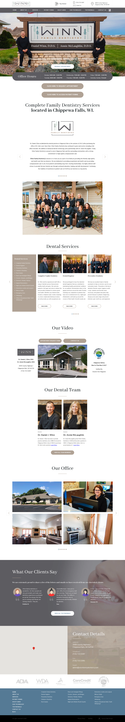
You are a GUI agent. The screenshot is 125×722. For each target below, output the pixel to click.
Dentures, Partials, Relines (23, 280)
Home (14, 10)
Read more (44, 306)
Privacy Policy (81, 718)
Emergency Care (20, 293)
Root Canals (19, 273)
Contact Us (102, 10)
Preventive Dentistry (21, 268)
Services (35, 10)
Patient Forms (49, 10)
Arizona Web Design (107, 718)
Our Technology (75, 10)
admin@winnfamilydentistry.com (85, 667)
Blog (14, 712)
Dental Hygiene (20, 265)
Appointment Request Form (50, 341)
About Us (23, 10)
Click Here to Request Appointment (62, 86)
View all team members (62, 452)
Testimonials (89, 10)
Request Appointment (62, 66)
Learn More (54, 445)
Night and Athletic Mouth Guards (25, 285)
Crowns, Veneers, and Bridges (24, 278)
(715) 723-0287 (80, 2)
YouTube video (62, 361)
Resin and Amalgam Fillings (23, 275)
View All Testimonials (62, 613)
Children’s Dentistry (21, 270)
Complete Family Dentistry (23, 263)
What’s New (61, 10)
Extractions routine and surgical (24, 288)
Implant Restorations (21, 283)
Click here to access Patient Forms (62, 95)
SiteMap (90, 718)
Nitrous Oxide (20, 290)
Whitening (19, 295)
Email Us (79, 5)
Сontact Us (75, 341)
